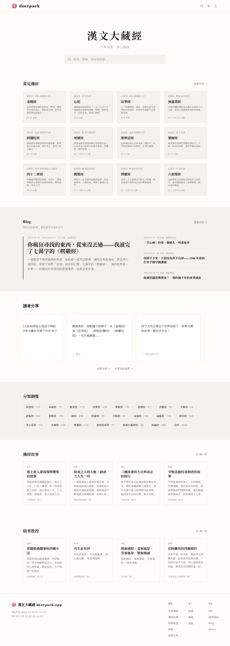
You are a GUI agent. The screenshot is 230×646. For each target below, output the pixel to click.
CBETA (24, 612)
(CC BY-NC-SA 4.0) (34, 616)
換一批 (203, 454)
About (212, 629)
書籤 (190, 617)
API (210, 611)
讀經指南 (213, 617)
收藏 (190, 611)
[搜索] (202, 6)
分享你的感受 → (124, 368)
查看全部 (200, 83)
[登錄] (215, 6)
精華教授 (173, 623)
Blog (211, 623)
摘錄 (190, 623)
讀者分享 (173, 635)
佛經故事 (173, 617)
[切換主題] (209, 6)
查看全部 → (103, 368)
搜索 (170, 629)
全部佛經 (173, 611)
